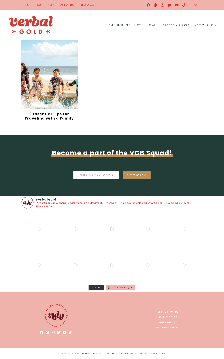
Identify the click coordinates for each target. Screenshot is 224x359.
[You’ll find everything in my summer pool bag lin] (75, 229)
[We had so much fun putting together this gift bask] (184, 229)
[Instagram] (162, 5)
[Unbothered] (39, 265)
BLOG (39, 5)
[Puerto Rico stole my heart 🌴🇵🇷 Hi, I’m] (148, 229)
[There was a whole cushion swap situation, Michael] (39, 229)
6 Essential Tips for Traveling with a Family (49, 116)
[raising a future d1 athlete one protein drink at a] (75, 265)
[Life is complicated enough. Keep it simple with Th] (184, 265)
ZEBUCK (160, 353)
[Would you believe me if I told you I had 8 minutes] (148, 265)
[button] (196, 5)
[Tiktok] (183, 5)
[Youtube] (176, 5)
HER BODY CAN (87, 5)
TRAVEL (153, 25)
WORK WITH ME (67, 5)
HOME (27, 5)
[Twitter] (169, 5)
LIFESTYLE (138, 25)
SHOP (210, 25)
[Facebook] (148, 5)
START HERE (123, 25)
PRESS (51, 5)
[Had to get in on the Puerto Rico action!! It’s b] (112, 229)
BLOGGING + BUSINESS (176, 25)
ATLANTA (199, 25)
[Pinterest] (155, 5)
